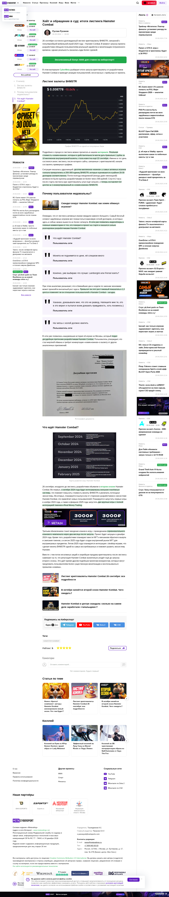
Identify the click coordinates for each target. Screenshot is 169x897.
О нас (15, 769)
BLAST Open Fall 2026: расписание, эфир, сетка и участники (150, 134)
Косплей (53, 3)
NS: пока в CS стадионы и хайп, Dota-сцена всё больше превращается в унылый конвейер (152, 349)
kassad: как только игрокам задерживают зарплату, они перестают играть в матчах (151, 329)
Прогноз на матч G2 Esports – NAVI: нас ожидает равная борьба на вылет (152, 271)
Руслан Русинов (60, 31)
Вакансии (16, 773)
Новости (27, 3)
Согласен (133, 880)
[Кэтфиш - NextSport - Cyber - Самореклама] (84, 894)
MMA (60, 774)
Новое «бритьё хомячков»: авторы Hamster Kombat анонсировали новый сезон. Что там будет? (54, 706)
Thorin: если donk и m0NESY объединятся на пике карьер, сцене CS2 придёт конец (152, 388)
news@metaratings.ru (93, 842)
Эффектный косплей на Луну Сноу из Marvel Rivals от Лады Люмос (83, 746)
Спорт (60, 778)
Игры (61, 3)
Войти (162, 3)
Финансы (62, 781)
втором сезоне (107, 487)
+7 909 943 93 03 (91, 846)
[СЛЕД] (126, 698)
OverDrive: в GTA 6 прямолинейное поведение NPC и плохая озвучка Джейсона (151, 244)
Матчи (73, 3)
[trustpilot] (62, 873)
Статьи (35, 3)
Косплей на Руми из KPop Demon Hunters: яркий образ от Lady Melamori (55, 746)
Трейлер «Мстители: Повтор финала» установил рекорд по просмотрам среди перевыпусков (153, 30)
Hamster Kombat (51, 641)
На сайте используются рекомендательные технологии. (35, 866)
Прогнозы (44, 3)
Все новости (26, 295)
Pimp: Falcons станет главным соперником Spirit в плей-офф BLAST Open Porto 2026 (152, 369)
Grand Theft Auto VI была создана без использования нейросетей (151, 472)
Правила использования (23, 777)
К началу (20, 81)
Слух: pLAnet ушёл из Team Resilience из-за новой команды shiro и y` (151, 310)
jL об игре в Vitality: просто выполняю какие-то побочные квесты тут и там (153, 154)
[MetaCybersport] (23, 820)
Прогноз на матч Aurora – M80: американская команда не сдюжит (152, 432)
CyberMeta (65, 70)
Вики (67, 3)
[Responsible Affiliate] (117, 873)
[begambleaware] (80, 873)
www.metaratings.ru (41, 830)
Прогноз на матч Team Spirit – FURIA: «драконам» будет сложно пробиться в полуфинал (152, 204)
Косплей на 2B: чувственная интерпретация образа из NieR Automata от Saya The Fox (113, 748)
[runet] (15, 873)
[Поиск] (137, 3)
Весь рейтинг (26, 75)
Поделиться (115, 648)
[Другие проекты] (10, 3)
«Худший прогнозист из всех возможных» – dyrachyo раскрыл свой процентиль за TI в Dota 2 (152, 176)
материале (102, 152)
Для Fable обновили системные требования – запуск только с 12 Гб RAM (151, 452)
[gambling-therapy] (98, 873)
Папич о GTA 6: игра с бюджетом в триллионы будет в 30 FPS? (153, 51)
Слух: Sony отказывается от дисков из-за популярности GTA (151, 492)
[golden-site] (27, 873)
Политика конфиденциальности (25, 781)
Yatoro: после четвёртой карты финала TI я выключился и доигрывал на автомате (153, 224)
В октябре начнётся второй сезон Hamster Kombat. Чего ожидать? (112, 703)
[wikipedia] (44, 873)
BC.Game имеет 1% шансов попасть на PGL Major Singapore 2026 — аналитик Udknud (151, 91)
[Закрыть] (165, 894)
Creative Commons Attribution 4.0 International (68, 858)
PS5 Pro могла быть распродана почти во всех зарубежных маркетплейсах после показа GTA (151, 114)
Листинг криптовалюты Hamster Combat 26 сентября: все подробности (83, 705)
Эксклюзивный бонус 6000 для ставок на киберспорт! (84, 60)
